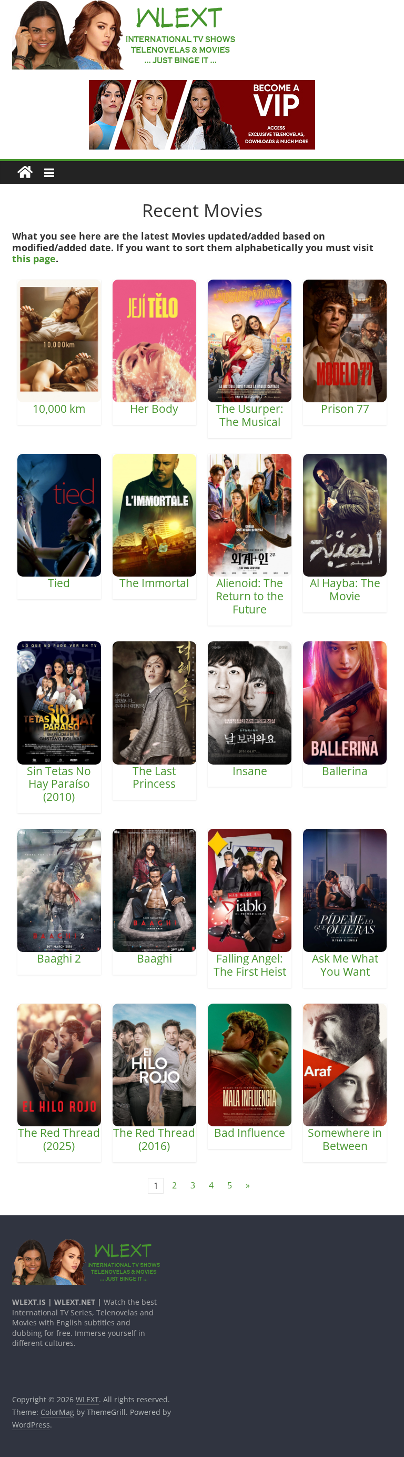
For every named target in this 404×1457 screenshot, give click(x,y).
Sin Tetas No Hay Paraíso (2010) (59, 784)
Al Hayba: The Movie (345, 589)
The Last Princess (154, 777)
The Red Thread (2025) (59, 1139)
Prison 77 (345, 408)
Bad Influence (249, 1132)
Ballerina (345, 771)
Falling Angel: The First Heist (250, 965)
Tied (59, 583)
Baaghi (154, 958)
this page (34, 258)
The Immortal (154, 583)
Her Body (154, 408)
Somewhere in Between (345, 1139)
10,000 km (59, 408)
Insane (250, 771)
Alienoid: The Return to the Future (250, 596)
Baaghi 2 (59, 958)
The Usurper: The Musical (250, 415)
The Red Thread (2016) (154, 1139)
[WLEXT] (25, 172)
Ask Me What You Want (345, 965)
